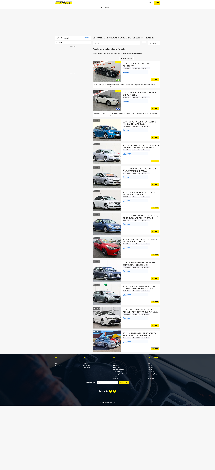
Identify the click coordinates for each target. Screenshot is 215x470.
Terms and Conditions (118, 369)
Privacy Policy (116, 367)
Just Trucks (151, 371)
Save (154, 43)
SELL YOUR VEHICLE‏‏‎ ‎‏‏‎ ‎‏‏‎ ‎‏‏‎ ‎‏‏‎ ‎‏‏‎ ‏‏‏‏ (107, 7)
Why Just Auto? (87, 365)
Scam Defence (117, 365)
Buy (56, 357)
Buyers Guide (58, 365)
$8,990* (126, 177)
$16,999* (127, 271)
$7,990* (126, 130)
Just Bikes (151, 367)
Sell (84, 357)
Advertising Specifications (119, 374)
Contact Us (115, 378)
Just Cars (150, 365)
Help (114, 357)
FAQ (114, 363)
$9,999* (126, 248)
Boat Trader (151, 378)
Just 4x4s (150, 369)
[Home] (63, 2)
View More (155, 79)
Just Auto (150, 363)
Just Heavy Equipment (154, 374)
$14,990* (127, 224)
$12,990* (127, 154)
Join (157, 3)
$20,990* (127, 342)
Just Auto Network (153, 357)
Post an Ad (86, 363)
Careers (115, 376)
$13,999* (127, 295)
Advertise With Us (117, 371)
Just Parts (151, 376)
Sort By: (97, 43)
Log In (151, 3)
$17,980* (127, 318)
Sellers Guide (86, 367)
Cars (56, 363)
